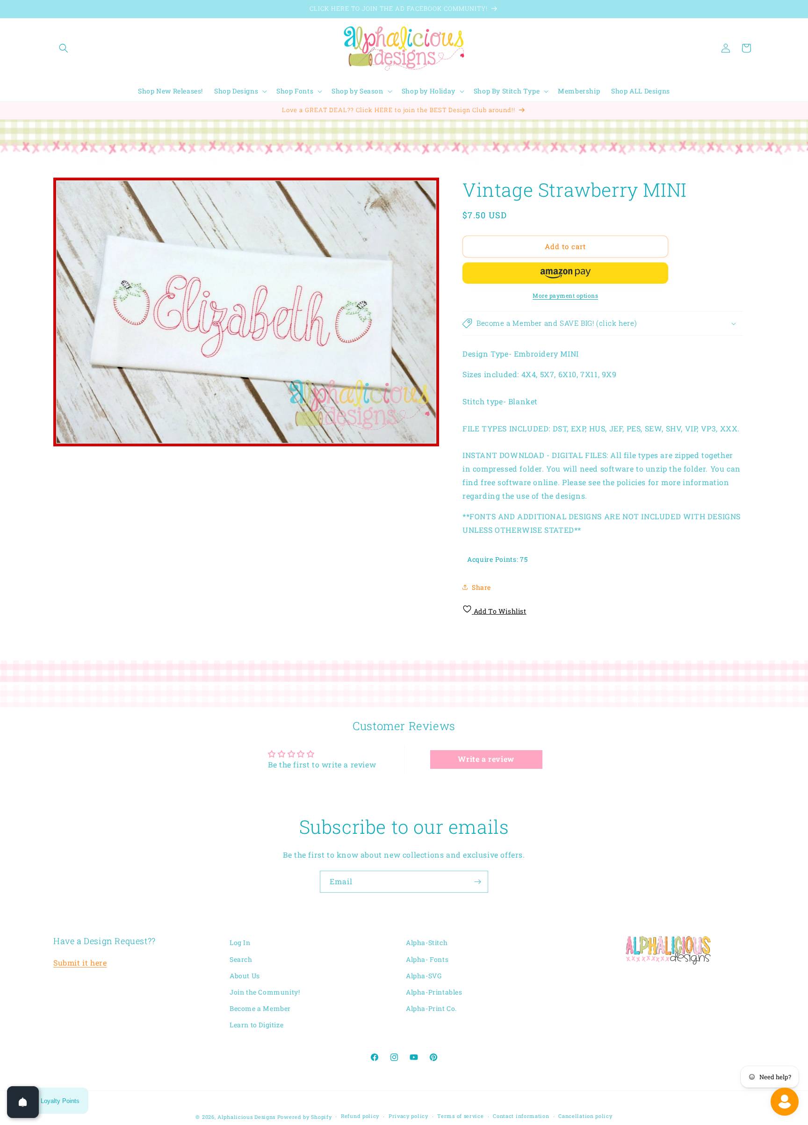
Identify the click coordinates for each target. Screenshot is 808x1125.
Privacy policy (408, 1115)
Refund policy (360, 1115)
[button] (63, 48)
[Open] (23, 1102)
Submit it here (80, 962)
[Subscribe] (477, 882)
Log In (240, 942)
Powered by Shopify (304, 1116)
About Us (245, 975)
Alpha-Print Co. (431, 1008)
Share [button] (481, 587)
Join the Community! (265, 992)
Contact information (521, 1115)
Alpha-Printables (434, 992)
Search (241, 959)
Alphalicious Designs (246, 1116)
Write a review (486, 759)
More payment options (565, 295)
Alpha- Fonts (427, 959)
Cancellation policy (585, 1115)
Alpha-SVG (423, 975)
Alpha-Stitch (426, 942)
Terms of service (460, 1115)
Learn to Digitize (256, 1024)
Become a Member (260, 1008)
